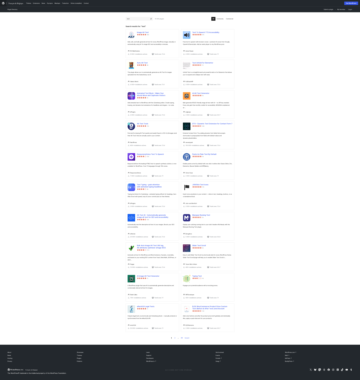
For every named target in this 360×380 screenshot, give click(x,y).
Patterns (79, 361)
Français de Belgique (31, 370)
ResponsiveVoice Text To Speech (150, 154)
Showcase (80, 352)
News (9, 355)
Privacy (10, 361)
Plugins (79, 358)
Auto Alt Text (142, 63)
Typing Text (197, 276)
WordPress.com (290, 352)
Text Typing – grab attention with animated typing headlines (149, 186)
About (9, 352)
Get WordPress (351, 3)
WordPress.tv (151, 361)
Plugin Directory (12, 9)
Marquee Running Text (201, 215)
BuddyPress (289, 361)
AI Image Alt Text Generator (148, 276)
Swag (218, 361)
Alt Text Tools (142, 124)
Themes (79, 355)
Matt (287, 355)
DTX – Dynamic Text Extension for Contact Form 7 (212, 124)
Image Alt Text (143, 32)
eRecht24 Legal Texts (145, 306)
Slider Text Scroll (199, 245)
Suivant (187, 338)
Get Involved (220, 352)
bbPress (288, 358)
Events (218, 355)
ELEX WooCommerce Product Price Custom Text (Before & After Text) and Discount (209, 307)
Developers (150, 358)
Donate (219, 358)
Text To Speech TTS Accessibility (205, 32)
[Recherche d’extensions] (151, 19)
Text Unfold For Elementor (202, 63)
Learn (148, 352)
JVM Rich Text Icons (200, 185)
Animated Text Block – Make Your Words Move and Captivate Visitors (151, 94)
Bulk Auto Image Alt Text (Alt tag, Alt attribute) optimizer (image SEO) (151, 246)
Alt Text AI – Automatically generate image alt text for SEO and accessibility (152, 216)
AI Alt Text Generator (200, 93)
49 (182, 338)
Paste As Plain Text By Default (204, 154)
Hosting (10, 358)
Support (148, 355)
